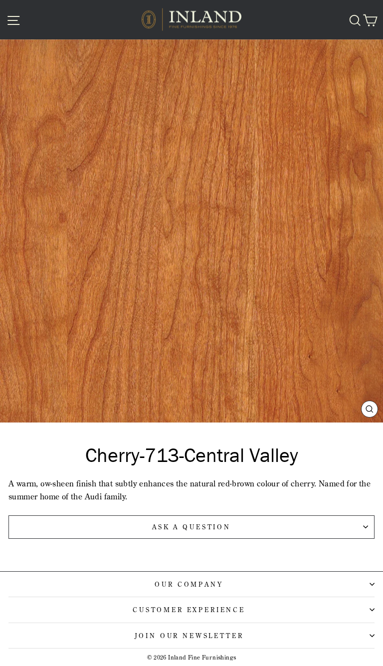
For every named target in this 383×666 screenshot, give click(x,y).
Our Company (189, 584)
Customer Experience (189, 610)
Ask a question (191, 527)
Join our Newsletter (189, 636)
